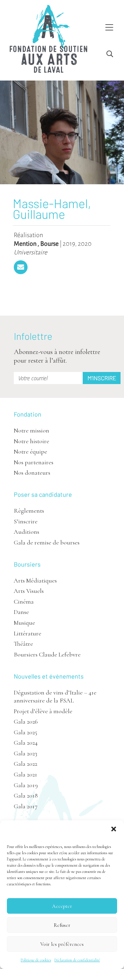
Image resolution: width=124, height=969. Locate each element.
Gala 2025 (25, 732)
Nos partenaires (33, 462)
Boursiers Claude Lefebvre (47, 654)
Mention (25, 243)
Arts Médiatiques (35, 580)
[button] (113, 829)
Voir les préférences (62, 944)
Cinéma (24, 601)
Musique (24, 622)
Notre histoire (31, 441)
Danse (21, 612)
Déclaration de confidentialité (77, 960)
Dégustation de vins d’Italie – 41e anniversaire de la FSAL (55, 696)
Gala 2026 (26, 721)
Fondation (27, 414)
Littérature (27, 633)
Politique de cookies (36, 960)
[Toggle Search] (109, 54)
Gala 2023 (25, 753)
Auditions (26, 531)
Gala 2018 (26, 795)
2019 (69, 243)
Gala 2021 (25, 774)
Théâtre (23, 643)
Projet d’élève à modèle (43, 711)
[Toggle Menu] (109, 28)
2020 (85, 243)
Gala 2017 (26, 806)
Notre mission (31, 430)
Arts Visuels (29, 591)
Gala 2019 (26, 785)
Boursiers (27, 564)
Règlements (29, 510)
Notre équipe (30, 451)
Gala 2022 (25, 763)
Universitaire (30, 252)
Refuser (62, 925)
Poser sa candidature (43, 494)
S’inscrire (26, 521)
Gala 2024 (26, 742)
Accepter (62, 906)
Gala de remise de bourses (47, 542)
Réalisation (28, 235)
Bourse (49, 243)
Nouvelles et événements (49, 676)
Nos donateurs (32, 472)
